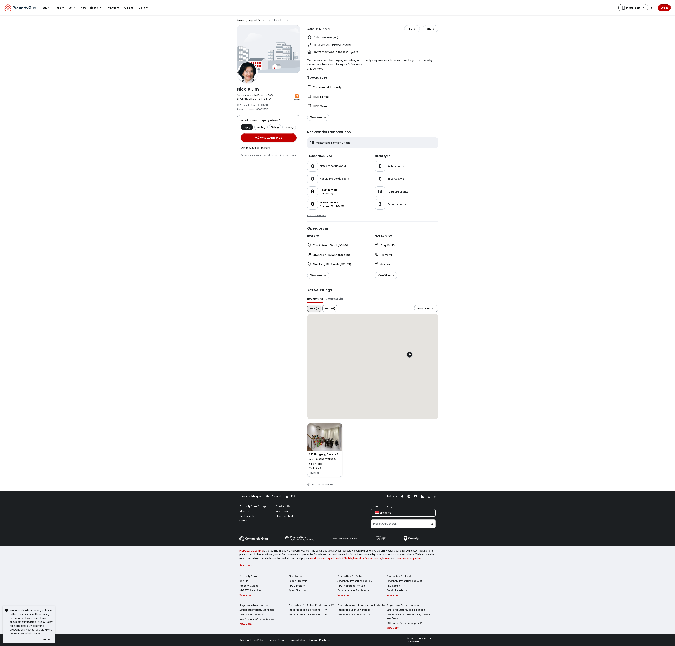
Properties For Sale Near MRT (305, 609)
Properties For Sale (350, 576)
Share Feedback (285, 516)
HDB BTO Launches (250, 590)
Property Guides (248, 585)
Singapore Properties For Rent (404, 581)
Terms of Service (276, 640)
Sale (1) (314, 308)
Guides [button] (128, 7)
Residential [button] (315, 299)
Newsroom (282, 511)
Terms (276, 155)
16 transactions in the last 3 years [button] (336, 52)
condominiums (318, 558)
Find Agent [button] (112, 7)
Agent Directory (259, 20)
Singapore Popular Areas (403, 605)
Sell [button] (71, 7)
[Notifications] (652, 7)
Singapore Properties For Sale (355, 581)
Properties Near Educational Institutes (362, 605)
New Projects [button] (89, 7)
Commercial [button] (334, 299)
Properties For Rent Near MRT (305, 614)
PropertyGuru (248, 576)
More (141, 7)
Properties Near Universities (354, 609)
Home (241, 20)
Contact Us (283, 506)
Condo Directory (297, 581)
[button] (316, 68)
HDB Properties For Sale (351, 585)
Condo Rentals (395, 590)
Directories (295, 576)
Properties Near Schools (352, 614)
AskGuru (244, 581)
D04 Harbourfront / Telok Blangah (406, 609)
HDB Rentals (394, 585)
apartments (334, 558)
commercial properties (408, 558)
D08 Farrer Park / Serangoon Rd (405, 623)
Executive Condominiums (367, 558)
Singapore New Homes (253, 605)
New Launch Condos (251, 614)
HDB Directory (296, 585)
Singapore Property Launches (256, 609)
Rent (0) (330, 308)
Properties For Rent (399, 576)
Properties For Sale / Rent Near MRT (311, 605)
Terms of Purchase (319, 640)
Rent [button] (58, 7)
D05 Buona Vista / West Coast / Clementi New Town (409, 616)
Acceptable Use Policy (251, 640)
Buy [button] (45, 7)
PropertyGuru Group (252, 506)
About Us (244, 511)
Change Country (381, 506)
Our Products (246, 516)
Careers (243, 520)
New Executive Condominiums (256, 619)
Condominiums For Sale (352, 590)
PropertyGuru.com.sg (251, 550)
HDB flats (347, 558)
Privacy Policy (289, 155)
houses (386, 558)
